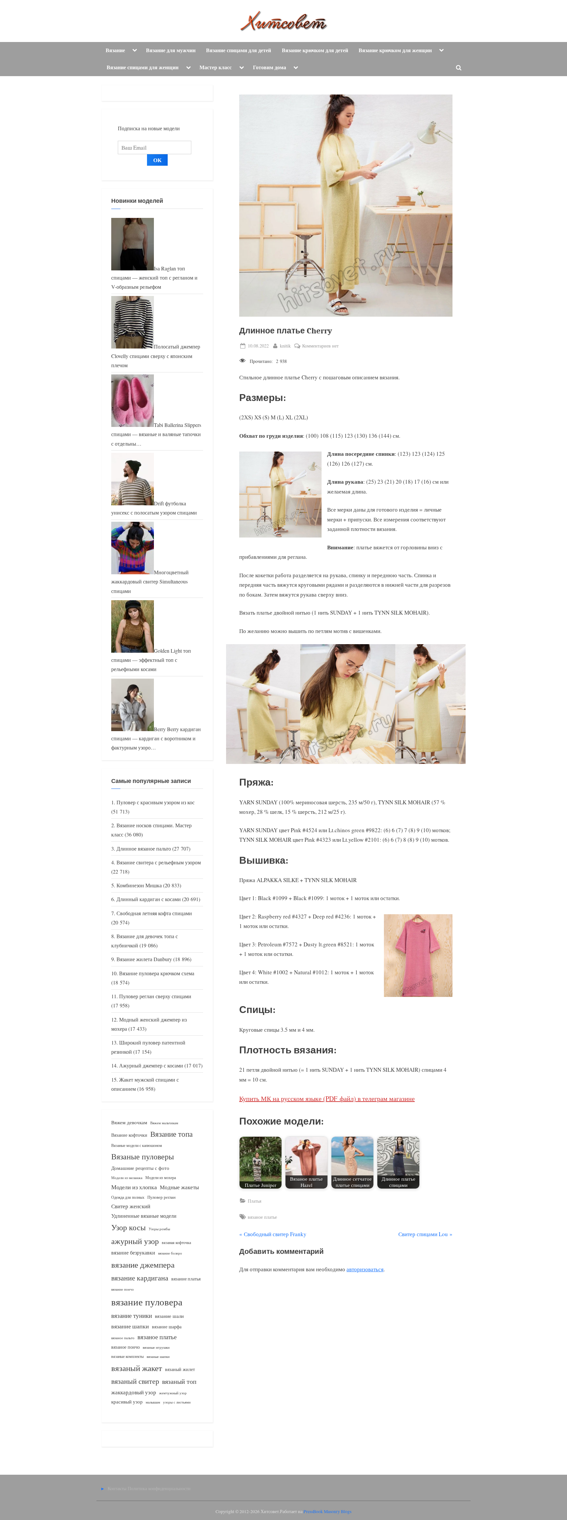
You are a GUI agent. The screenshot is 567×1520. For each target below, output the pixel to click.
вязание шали (169, 1316)
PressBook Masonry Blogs (327, 1511)
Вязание (115, 50)
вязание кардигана (139, 1277)
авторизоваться (365, 1269)
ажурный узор (135, 1241)
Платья (254, 1201)
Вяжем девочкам (129, 1122)
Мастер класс (216, 67)
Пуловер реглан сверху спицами (155, 996)
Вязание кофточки (129, 1135)
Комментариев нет (320, 346)
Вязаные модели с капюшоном (136, 1145)
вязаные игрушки (156, 1347)
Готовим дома (269, 67)
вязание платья (185, 1279)
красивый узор (127, 1402)
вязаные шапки (158, 1356)
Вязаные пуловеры (142, 1156)
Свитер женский (130, 1206)
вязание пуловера (146, 1301)
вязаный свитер (135, 1381)
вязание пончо (122, 1289)
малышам (153, 1402)
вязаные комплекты (127, 1356)
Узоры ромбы (159, 1228)
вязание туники (131, 1315)
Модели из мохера (160, 1177)
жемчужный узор (173, 1393)
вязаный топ (179, 1381)
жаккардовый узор (133, 1392)
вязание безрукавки (133, 1252)
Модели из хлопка (134, 1187)
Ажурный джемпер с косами (151, 1065)
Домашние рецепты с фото (140, 1168)
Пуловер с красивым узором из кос (155, 802)
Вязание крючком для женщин (395, 50)
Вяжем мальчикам (164, 1122)
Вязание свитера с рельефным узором (158, 862)
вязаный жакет (136, 1367)
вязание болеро (170, 1253)
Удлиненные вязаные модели (144, 1215)
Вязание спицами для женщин (142, 67)
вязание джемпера (143, 1264)
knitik (285, 345)
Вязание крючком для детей (315, 50)
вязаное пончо (125, 1347)
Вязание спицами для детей (238, 50)
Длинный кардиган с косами (148, 899)
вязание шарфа (166, 1326)
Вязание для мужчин (171, 50)
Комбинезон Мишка (139, 885)
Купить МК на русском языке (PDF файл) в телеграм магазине (327, 1098)
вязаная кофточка (176, 1242)
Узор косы (128, 1227)
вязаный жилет (180, 1369)
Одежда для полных (127, 1197)
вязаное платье (262, 1217)
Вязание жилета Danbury (144, 959)
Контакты (117, 1488)
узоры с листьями (177, 1402)
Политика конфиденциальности (159, 1488)
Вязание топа (171, 1134)
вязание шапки (130, 1326)
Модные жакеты (179, 1187)
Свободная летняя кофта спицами (154, 913)
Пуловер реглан (161, 1197)
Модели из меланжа (126, 1177)
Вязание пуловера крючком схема (156, 973)
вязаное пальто (123, 1337)
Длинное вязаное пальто (143, 848)
